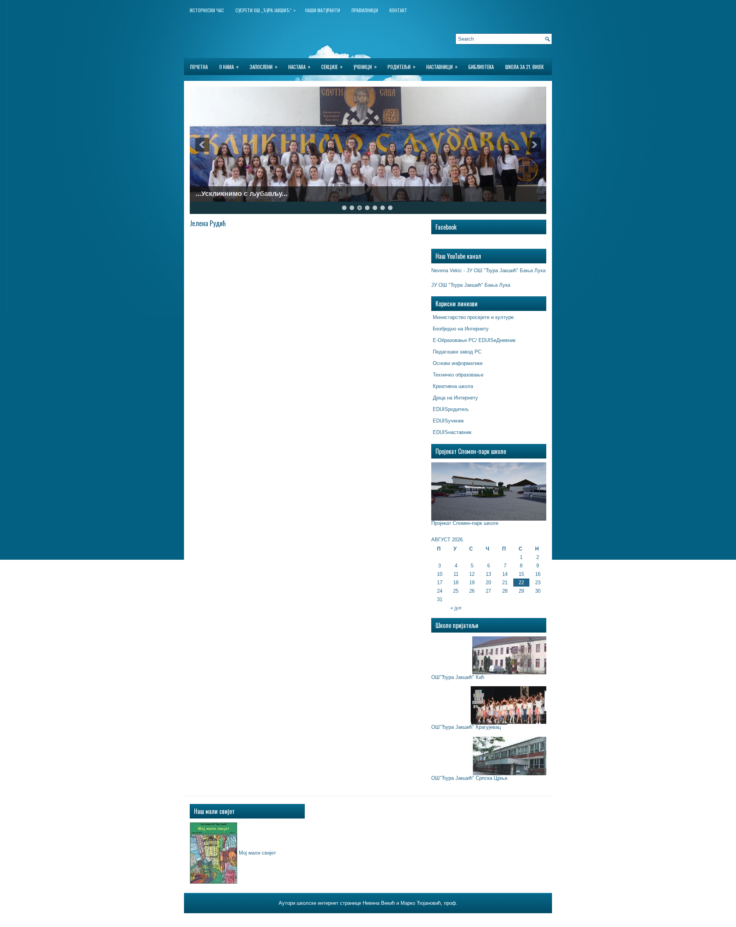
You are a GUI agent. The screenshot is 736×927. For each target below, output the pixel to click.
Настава (299, 66)
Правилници (365, 10)
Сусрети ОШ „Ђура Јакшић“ (265, 10)
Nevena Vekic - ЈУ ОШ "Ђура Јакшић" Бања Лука (488, 270)
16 (537, 574)
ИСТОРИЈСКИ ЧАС (207, 10)
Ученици (365, 66)
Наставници (442, 66)
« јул (455, 608)
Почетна (199, 67)
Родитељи (402, 66)
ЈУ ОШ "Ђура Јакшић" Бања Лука (470, 285)
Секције (332, 66)
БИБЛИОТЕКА (481, 67)
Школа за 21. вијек (524, 67)
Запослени (264, 66)
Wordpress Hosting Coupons (412, 919)
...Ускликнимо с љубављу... (242, 193)
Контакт (398, 10)
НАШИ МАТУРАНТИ (322, 10)
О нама (229, 66)
